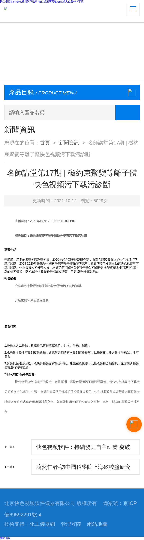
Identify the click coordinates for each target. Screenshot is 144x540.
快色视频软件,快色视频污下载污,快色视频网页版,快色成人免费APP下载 (41, 1)
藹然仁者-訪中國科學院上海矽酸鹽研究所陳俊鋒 (83, 469)
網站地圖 (97, 524)
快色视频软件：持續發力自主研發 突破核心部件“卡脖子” (83, 449)
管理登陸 (71, 524)
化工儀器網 (42, 524)
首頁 (45, 143)
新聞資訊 (69, 143)
